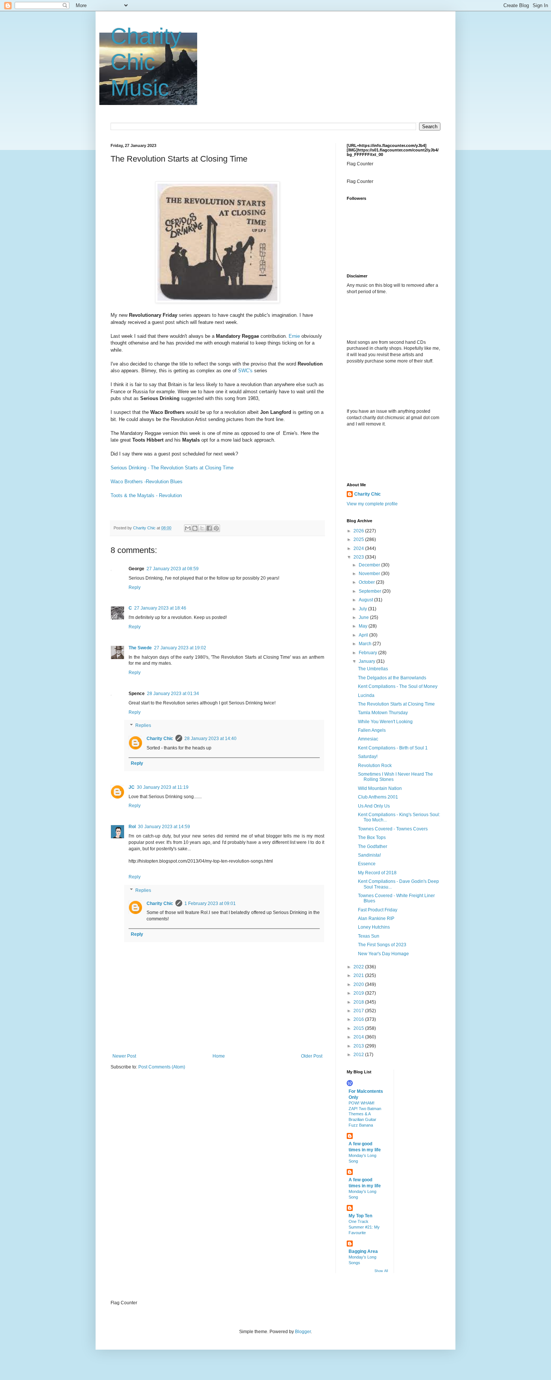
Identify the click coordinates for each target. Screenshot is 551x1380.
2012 (359, 1054)
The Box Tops (372, 837)
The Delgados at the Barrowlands (392, 677)
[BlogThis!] (195, 528)
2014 (359, 1037)
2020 (359, 984)
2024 (359, 548)
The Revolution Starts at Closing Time (396, 704)
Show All (381, 1271)
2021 (359, 975)
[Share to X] (202, 528)
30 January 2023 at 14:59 (164, 826)
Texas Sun (368, 936)
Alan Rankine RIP (376, 918)
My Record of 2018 (377, 872)
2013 (359, 1046)
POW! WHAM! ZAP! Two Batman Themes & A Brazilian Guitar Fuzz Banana (365, 1114)
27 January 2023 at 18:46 (160, 608)
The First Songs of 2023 (382, 944)
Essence (367, 863)
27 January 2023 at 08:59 (173, 568)
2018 (359, 1002)
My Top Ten (360, 1215)
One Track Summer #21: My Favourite (364, 1227)
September (370, 591)
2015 (359, 1028)
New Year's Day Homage (383, 953)
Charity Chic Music (146, 62)
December (370, 565)
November (370, 573)
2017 (359, 1010)
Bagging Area (363, 1251)
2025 (359, 539)
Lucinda (366, 695)
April (364, 635)
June (364, 617)
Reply (135, 587)
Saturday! (367, 756)
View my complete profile (372, 503)
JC (132, 787)
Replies (143, 725)
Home (219, 1056)
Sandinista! (369, 855)
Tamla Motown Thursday (383, 712)
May (363, 626)
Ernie (294, 336)
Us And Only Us (374, 806)
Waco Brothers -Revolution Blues (147, 481)
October (367, 582)
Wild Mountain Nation (380, 788)
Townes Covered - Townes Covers (393, 829)
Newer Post (124, 1056)
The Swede (140, 647)
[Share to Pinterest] (216, 528)
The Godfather (372, 846)
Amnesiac (368, 739)
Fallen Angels (372, 730)
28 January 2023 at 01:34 (173, 693)
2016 (359, 1019)
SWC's (245, 370)
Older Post (311, 1056)
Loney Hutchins (374, 927)
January (367, 661)
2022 (359, 966)
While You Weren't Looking (385, 721)
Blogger (303, 1331)
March (366, 643)
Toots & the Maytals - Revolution (146, 495)
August (366, 599)
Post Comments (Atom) (161, 1067)
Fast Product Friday (377, 910)
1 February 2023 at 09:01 (210, 903)
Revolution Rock (375, 765)
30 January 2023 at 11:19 (163, 787)
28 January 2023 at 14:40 (210, 738)
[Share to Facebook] (209, 528)
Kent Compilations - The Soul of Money (397, 686)
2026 (359, 530)
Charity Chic (160, 738)
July (363, 608)
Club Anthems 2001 (378, 797)
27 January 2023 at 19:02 (180, 647)
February (368, 652)
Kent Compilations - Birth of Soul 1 (393, 748)
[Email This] (188, 528)
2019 (359, 993)
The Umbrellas (373, 668)
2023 (359, 557)
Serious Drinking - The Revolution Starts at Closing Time (172, 467)
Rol (132, 826)
